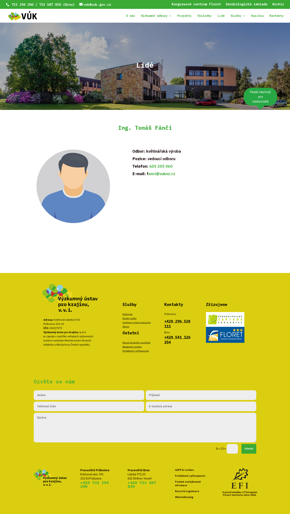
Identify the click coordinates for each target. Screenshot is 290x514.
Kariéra (257, 16)
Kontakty (276, 16)
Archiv (278, 4)
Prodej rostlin (130, 318)
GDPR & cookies (184, 469)
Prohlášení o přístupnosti (136, 350)
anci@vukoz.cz (161, 173)
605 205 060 (161, 166)
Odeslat (249, 448)
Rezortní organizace (187, 491)
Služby (236, 16)
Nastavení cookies (132, 346)
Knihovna (127, 314)
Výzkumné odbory (154, 16)
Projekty (184, 16)
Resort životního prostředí (137, 342)
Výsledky (204, 16)
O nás (130, 16)
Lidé (221, 16)
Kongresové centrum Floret (196, 4)
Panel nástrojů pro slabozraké (260, 96)
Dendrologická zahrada (246, 4)
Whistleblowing (184, 497)
